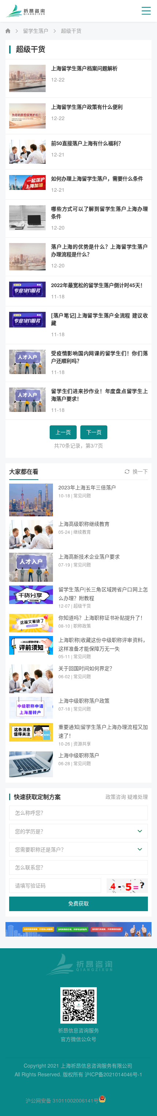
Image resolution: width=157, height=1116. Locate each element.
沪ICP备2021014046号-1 (113, 1074)
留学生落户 (36, 30)
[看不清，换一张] (127, 885)
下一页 (94, 432)
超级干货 (71, 30)
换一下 (140, 471)
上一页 (63, 432)
